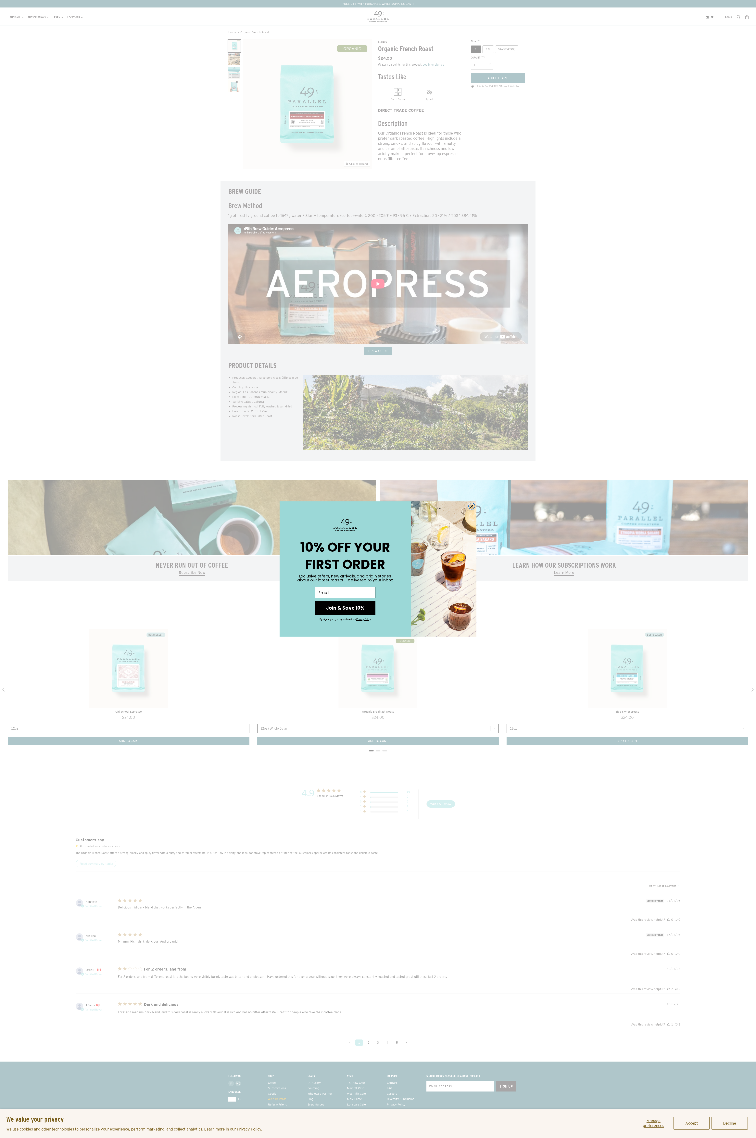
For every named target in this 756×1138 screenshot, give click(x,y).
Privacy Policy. (249, 1129)
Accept (691, 1123)
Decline (729, 1123)
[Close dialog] (472, 506)
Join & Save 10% (345, 608)
